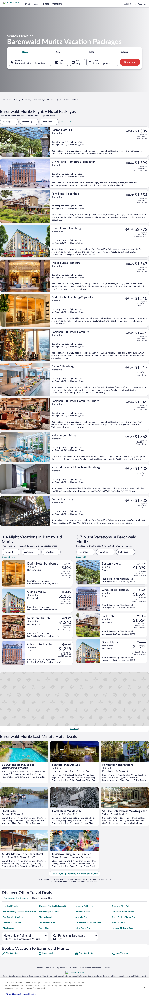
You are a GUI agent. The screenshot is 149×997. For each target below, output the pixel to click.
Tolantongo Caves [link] (47, 923)
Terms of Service (29, 994)
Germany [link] (27, 100)
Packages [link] (17, 100)
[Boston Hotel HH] (99, 141)
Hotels (26, 4)
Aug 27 (80, 63)
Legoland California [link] (84, 906)
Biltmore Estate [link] (118, 923)
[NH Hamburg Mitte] (99, 447)
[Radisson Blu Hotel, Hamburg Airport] (99, 414)
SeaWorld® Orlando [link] (12, 923)
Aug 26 (63, 63)
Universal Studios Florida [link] (123, 912)
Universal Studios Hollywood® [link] (53, 906)
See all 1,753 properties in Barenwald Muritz (74, 874)
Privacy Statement (13, 994)
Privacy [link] (40, 968)
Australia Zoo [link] (81, 917)
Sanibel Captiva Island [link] (49, 912)
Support (127, 4)
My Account (140, 4)
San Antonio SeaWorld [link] (13, 917)
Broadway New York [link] (121, 906)
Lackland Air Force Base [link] (122, 928)
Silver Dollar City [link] (82, 928)
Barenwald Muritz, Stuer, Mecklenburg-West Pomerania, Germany (33, 63)
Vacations (57, 4)
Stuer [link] (61, 100)
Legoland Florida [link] (10, 906)
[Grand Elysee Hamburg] (99, 241)
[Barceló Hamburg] (99, 379)
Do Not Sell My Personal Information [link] (86, 968)
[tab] (25, 52)
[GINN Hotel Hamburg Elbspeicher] (99, 173)
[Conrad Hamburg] (99, 511)
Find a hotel (130, 62)
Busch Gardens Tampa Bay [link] (123, 917)
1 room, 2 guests (101, 63)
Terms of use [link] (49, 968)
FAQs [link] (68, 968)
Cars (36, 4)
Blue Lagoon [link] (8, 928)
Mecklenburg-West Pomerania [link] (44, 100)
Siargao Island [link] (45, 917)
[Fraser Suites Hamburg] (99, 275)
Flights (45, 4)
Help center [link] (60, 968)
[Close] (144, 987)
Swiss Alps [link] (44, 928)
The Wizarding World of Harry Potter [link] (19, 912)
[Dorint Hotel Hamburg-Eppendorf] (99, 310)
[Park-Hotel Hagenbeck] (99, 206)
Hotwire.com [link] (7, 100)
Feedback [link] (106, 968)
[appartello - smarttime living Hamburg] (99, 479)
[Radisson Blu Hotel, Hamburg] (99, 344)
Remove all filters (66, 122)
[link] (20, 953)
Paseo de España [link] (82, 912)
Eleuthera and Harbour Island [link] (88, 923)
